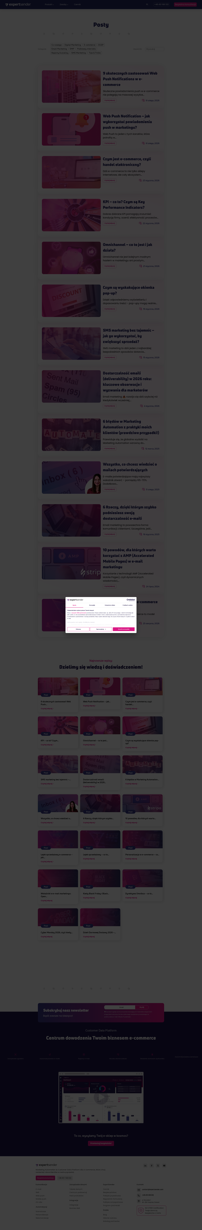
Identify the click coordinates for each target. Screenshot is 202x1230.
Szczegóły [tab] (92, 605)
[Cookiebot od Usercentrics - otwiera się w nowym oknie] (128, 600)
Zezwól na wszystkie (123, 629)
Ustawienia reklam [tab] (110, 605)
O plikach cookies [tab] (128, 605)
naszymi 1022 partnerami (79, 612)
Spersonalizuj (100, 629)
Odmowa (78, 629)
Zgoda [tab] (74, 605)
